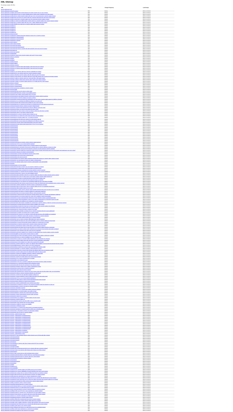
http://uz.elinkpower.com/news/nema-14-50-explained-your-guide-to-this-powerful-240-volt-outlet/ (22, 241)
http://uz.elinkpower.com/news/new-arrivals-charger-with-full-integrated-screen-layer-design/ (21, 122)
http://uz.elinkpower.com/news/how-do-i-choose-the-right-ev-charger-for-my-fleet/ (19, 209)
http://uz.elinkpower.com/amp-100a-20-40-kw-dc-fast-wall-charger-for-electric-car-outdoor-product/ (23, 374)
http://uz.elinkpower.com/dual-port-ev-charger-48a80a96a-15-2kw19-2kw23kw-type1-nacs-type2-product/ (24, 371)
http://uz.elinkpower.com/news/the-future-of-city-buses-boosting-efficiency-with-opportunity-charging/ (23, 192)
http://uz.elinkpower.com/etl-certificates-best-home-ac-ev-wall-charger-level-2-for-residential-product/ (23, 407)
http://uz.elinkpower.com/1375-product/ (9, 11)
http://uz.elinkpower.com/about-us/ (8, 32)
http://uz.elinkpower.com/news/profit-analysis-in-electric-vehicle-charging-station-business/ (21, 142)
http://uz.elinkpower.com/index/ (8, 69)
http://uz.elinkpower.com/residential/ (9, 345)
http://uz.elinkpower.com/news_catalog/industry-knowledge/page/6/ (15, 322)
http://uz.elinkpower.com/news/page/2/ (9, 125)
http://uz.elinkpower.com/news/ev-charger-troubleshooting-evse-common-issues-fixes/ (20, 282)
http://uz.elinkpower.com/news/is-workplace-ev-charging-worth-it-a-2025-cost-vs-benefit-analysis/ (22, 309)
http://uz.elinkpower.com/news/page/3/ (9, 127)
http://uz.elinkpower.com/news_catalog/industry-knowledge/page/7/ (15, 323)
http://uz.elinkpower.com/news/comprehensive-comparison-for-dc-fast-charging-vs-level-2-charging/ (23, 170)
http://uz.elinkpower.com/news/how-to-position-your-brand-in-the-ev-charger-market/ (19, 212)
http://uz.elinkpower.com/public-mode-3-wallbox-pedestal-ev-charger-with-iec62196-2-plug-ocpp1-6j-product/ (25, 402)
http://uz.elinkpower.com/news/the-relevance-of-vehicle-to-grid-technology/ (17, 152)
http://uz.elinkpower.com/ (6, 9)
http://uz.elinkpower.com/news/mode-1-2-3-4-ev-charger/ (13, 165)
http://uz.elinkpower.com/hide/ (7, 364)
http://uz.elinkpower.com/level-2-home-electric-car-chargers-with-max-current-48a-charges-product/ (23, 394)
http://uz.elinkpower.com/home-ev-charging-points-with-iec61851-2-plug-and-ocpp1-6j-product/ (22, 68)
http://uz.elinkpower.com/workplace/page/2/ (10, 361)
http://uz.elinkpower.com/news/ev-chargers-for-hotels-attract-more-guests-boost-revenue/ (21, 256)
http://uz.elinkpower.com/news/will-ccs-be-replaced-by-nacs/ (14, 259)
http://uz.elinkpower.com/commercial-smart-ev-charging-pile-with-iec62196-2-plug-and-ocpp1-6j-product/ (24, 48)
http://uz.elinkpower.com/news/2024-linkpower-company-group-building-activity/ (18, 92)
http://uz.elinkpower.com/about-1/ (8, 25)
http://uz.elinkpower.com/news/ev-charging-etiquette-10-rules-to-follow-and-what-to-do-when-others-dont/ (24, 276)
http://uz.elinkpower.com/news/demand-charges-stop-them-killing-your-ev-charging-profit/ (21, 300)
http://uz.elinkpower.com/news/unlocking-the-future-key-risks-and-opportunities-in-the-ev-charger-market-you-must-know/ (28, 220)
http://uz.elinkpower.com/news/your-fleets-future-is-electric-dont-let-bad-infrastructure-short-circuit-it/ (23, 279)
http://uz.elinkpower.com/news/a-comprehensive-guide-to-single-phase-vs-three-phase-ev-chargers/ (23, 225)
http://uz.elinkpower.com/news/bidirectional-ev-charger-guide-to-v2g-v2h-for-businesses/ (20, 245)
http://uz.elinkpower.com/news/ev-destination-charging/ (13, 287)
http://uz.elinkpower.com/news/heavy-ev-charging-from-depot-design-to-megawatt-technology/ (22, 307)
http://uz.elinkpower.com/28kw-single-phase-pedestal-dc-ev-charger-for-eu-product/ (19, 408)
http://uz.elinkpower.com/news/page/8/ (9, 135)
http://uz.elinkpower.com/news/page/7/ (9, 134)
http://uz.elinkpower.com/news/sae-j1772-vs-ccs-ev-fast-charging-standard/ (18, 143)
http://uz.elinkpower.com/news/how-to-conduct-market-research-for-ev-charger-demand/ (20, 217)
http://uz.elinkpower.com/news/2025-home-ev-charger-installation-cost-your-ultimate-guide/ (21, 237)
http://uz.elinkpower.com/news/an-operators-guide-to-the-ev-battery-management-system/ (21, 266)
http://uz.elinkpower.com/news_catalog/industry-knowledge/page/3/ (15, 317)
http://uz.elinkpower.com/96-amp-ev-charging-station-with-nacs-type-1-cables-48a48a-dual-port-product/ (24, 22)
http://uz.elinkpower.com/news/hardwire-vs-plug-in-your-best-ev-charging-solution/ (19, 286)
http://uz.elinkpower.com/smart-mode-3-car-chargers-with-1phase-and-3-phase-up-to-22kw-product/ (23, 349)
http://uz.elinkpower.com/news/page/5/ (9, 130)
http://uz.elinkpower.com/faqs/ (7, 58)
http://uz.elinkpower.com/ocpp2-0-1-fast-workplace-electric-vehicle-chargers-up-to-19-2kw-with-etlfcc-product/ (25, 335)
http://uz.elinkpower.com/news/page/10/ (9, 140)
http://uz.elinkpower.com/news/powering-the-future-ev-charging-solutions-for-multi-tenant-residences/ (23, 191)
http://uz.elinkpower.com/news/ (8, 163)
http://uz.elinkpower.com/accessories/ (9, 33)
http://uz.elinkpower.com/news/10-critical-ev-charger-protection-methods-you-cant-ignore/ (21, 273)
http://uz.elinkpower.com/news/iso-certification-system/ (13, 305)
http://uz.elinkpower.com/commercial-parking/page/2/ (12, 47)
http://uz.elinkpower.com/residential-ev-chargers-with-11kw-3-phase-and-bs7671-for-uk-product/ (22, 343)
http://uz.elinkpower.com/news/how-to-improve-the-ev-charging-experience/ (17, 268)
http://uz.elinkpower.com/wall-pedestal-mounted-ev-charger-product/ (16, 358)
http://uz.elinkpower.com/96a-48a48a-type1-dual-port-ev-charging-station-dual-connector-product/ (22, 24)
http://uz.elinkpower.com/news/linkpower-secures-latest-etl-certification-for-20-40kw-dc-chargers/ (22, 120)
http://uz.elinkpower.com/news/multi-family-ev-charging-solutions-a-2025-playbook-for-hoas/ (21, 248)
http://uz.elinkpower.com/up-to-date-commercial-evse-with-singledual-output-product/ (19, 353)
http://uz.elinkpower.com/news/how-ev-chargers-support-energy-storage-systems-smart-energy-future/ (24, 223)
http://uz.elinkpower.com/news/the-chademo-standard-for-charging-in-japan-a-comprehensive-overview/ (24, 184)
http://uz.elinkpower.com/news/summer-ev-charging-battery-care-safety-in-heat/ (18, 291)
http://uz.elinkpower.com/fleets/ (8, 60)
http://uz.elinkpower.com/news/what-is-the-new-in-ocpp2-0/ (14, 156)
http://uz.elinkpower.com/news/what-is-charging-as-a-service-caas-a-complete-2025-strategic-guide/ (23, 246)
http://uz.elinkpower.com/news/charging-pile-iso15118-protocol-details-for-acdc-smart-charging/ (22, 102)
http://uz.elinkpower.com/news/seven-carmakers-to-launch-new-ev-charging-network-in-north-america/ (24, 145)
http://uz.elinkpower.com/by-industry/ (9, 42)
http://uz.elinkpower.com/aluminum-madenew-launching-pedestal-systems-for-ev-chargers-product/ (23, 35)
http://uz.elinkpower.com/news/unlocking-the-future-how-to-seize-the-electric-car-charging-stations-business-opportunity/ (28, 227)
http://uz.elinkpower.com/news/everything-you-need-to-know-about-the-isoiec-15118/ (19, 109)
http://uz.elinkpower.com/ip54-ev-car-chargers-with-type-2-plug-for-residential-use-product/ (21, 71)
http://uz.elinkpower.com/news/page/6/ (9, 132)
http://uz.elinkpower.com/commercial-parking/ (11, 45)
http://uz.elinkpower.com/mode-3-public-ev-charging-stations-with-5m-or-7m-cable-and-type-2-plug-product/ (25, 81)
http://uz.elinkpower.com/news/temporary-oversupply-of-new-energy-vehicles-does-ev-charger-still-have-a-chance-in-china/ (28, 147)
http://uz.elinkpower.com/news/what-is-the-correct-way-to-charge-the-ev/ (17, 155)
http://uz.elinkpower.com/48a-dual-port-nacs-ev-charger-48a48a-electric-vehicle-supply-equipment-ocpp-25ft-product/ (27, 14)
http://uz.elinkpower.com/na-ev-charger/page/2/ (11, 84)
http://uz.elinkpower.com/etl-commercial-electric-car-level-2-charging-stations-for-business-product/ (23, 389)
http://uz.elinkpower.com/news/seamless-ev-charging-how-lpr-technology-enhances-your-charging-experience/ (25, 171)
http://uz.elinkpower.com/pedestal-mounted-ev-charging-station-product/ (17, 397)
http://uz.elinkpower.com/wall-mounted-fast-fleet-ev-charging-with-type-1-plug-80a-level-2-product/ (22, 354)
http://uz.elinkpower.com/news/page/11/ (9, 138)
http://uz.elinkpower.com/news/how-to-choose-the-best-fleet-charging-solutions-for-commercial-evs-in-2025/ (25, 222)
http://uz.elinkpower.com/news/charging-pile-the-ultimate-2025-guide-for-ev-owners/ (19, 255)
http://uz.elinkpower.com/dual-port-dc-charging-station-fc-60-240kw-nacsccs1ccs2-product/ (21, 369)
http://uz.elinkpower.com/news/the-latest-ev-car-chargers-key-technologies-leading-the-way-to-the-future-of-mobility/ (27, 181)
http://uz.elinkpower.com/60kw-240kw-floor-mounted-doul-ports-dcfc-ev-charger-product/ (20, 399)
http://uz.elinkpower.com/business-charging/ (10, 40)
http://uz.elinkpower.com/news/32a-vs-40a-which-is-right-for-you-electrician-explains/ (20, 310)
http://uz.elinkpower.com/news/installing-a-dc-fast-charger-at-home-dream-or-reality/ (19, 233)
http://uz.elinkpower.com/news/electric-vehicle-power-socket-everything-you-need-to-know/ (21, 168)
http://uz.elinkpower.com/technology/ (9, 351)
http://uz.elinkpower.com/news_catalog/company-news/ (13, 313)
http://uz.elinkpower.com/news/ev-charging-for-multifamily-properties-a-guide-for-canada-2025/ (22, 253)
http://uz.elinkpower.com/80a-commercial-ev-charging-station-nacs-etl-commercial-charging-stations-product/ (25, 19)
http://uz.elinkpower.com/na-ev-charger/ (10, 83)
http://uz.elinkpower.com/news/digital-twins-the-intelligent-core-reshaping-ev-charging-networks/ (22, 201)
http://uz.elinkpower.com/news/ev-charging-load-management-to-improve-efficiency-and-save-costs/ (23, 107)
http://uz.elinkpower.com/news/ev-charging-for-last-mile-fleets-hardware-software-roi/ (20, 274)
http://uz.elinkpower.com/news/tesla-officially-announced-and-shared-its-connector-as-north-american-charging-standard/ (28, 148)
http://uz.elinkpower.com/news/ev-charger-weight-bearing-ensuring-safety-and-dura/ (19, 294)
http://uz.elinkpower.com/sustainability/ (9, 367)
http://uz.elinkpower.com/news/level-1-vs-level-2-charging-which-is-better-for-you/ (19, 114)
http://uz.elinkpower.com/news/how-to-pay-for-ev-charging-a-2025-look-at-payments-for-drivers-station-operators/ (26, 261)
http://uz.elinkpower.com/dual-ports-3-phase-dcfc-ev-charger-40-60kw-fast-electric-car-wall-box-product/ (24, 372)
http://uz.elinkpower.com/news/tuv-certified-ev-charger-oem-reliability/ (16, 304)
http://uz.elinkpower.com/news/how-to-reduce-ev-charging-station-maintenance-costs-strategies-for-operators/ (25, 238)
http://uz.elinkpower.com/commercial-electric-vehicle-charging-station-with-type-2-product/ (21, 400)
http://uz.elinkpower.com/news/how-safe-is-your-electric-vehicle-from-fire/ (17, 112)
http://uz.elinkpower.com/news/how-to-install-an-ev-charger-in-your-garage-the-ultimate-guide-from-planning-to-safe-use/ (27, 284)
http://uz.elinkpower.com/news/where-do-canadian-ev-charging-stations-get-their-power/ (20, 297)
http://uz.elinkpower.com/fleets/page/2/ (9, 61)
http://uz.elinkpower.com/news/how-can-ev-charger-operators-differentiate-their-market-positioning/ (23, 219)
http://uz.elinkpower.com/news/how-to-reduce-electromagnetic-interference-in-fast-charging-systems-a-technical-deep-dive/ (28, 197)
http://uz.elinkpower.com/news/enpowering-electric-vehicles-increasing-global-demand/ (20, 105)
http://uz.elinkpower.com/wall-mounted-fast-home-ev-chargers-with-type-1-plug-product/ (20, 356)
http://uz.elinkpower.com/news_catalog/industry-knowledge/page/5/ (15, 320)
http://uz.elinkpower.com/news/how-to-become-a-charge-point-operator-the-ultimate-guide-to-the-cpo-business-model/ (27, 250)
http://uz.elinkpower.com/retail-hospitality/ (10, 346)
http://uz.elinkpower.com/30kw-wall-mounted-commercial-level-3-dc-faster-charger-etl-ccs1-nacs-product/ (24, 12)
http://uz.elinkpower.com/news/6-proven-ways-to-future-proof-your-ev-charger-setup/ (20, 207)
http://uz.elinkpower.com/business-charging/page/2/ (12, 37)
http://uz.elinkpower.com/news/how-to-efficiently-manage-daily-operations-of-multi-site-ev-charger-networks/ (25, 215)
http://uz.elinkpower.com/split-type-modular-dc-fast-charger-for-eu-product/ (17, 410)
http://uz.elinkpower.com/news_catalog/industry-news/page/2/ (14, 331)
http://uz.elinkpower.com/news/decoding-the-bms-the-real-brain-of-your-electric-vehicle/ (20, 264)
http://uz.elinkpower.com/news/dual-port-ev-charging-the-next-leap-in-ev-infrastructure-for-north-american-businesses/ (27, 104)
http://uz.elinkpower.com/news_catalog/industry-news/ (13, 333)
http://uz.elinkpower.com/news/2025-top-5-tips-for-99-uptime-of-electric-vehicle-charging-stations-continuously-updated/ (27, 235)
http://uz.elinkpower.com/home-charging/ (10, 65)
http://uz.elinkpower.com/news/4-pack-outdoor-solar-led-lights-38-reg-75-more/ (18, 94)
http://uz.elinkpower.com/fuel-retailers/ (9, 63)
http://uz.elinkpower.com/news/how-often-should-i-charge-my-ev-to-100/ (17, 188)
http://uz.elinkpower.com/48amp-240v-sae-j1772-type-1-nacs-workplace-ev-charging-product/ (22, 390)
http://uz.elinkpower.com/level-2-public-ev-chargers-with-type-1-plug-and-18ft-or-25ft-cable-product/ (23, 78)
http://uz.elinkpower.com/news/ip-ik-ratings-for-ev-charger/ (14, 295)
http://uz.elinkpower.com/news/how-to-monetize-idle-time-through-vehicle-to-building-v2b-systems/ (22, 204)
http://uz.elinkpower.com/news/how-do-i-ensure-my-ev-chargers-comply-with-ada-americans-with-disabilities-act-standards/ (28, 214)
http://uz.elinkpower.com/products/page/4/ (10, 340)
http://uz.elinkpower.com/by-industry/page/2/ (10, 43)
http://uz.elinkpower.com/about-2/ (8, 27)
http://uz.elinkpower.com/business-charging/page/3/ (12, 38)
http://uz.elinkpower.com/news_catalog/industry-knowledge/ (14, 330)
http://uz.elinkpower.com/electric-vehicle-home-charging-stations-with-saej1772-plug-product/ (21, 55)
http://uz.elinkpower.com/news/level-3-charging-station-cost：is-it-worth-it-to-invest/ (19, 117)
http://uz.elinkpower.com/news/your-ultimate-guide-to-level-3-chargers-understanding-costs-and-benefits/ (24, 161)
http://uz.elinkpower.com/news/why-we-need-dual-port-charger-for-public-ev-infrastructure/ (21, 160)
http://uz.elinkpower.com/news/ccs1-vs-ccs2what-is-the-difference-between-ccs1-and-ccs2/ (21, 101)
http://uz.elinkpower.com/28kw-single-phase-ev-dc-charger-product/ (16, 405)
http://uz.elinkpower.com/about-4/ (8, 30)
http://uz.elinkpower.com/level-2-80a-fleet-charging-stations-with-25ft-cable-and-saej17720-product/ (23, 74)
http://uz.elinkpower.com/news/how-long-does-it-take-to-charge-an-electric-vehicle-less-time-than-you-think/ (25, 110)
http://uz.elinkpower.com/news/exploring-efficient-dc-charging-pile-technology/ (18, 281)
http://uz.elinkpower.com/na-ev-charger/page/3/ (11, 86)
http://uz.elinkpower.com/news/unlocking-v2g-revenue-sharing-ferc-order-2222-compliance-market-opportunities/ (26, 196)
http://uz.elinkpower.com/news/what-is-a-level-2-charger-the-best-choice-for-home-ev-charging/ (22, 179)
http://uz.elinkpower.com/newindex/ (8, 363)
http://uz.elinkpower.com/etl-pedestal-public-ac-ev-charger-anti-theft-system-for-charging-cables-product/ (24, 385)
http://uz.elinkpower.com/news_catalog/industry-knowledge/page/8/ (15, 325)
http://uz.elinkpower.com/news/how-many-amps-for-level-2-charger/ (16, 269)
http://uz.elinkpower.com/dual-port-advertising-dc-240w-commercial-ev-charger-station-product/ (22, 381)
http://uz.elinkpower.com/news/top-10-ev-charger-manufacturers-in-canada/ (17, 258)
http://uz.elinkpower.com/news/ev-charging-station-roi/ (13, 299)
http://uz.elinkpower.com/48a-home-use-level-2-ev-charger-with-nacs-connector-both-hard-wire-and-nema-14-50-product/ (28, 17)
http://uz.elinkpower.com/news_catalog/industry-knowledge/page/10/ (16, 327)
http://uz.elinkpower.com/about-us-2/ (9, 366)
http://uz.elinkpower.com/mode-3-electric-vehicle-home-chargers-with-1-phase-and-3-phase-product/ (23, 79)
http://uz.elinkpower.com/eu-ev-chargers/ (10, 56)
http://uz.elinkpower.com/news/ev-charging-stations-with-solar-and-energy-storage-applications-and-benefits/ (25, 240)
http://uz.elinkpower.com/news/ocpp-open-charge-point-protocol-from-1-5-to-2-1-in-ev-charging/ (22, 124)
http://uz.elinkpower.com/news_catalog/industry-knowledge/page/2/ (15, 315)
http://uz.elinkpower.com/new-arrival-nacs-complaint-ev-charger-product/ (17, 87)
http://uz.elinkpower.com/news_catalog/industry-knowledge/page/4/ (15, 318)
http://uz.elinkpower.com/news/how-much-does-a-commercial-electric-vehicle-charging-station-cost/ (23, 178)
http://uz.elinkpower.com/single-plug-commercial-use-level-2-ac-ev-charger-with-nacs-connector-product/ (24, 348)
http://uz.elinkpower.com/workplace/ (9, 359)
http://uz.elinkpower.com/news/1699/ (9, 89)
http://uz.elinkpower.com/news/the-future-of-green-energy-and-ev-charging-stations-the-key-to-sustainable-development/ (27, 186)
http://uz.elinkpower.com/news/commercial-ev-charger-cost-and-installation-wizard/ (19, 173)
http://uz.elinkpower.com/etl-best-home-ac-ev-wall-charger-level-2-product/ (17, 387)
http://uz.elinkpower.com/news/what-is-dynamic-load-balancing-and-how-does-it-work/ (20, 153)
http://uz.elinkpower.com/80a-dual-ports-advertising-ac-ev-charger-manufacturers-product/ (21, 376)
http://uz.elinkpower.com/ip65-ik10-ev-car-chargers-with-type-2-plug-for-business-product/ (21, 73)
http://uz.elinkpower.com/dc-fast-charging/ (10, 51)
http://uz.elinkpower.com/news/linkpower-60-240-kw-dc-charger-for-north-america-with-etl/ (21, 119)
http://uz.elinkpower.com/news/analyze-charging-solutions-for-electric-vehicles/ (18, 97)
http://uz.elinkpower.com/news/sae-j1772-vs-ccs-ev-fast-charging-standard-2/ (18, 277)
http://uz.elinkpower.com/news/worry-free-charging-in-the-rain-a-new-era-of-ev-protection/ (21, 230)
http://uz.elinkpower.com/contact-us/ (9, 50)
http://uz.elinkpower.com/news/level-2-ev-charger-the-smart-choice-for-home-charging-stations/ (22, 115)
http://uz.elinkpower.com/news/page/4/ (9, 129)
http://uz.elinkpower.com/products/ (8, 341)
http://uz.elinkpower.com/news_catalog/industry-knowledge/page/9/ (15, 328)
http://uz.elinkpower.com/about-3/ (8, 29)
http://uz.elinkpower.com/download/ (8, 53)
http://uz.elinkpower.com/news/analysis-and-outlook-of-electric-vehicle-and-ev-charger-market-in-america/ (24, 96)
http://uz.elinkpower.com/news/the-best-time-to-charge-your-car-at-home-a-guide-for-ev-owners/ (22, 166)
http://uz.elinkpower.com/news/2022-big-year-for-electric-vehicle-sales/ (16, 91)
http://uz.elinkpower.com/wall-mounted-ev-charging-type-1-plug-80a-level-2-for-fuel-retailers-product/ (23, 392)
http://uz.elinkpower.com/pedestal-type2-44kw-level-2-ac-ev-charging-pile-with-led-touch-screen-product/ (24, 403)
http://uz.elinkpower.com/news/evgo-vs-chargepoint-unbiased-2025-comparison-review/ (20, 263)
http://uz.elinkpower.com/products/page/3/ (10, 338)
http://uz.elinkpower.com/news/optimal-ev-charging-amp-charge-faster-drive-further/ (19, 292)
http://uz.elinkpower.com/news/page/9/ (9, 137)
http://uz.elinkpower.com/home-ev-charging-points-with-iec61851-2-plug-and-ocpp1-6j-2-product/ (22, 66)
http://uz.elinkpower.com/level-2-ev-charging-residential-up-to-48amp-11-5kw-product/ (20, 395)
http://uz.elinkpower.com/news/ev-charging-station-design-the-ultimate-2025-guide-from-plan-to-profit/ (23, 251)
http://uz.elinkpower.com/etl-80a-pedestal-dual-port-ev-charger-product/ (17, 384)
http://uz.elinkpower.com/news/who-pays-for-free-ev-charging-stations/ (16, 312)
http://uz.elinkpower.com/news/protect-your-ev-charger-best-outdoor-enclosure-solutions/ (21, 289)
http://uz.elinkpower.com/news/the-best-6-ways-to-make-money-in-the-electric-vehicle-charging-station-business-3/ (26, 176)
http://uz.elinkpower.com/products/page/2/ (10, 336)
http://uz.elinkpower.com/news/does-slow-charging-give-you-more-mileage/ (17, 302)
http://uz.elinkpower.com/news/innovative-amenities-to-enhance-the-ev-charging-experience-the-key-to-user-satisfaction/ (28, 210)
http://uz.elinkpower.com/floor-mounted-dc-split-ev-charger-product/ (16, 382)
